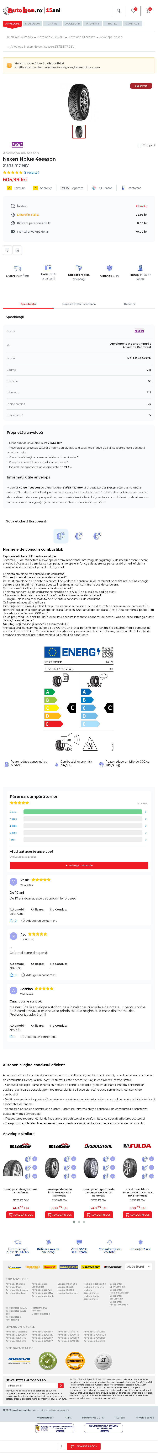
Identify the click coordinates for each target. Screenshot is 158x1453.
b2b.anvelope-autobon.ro (55, 1409)
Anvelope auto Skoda (43, 1296)
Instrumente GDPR (93, 1417)
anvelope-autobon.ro (23, 1409)
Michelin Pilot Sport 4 (95, 1284)
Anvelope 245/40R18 (68, 1341)
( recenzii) (31, 172)
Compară (149, 145)
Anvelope (12, 23)
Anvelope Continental (17, 1290)
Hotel (112, 23)
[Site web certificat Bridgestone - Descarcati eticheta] (103, 1369)
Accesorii (72, 23)
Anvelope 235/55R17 (42, 1338)
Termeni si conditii (145, 1417)
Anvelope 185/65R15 (16, 1341)
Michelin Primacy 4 (94, 1287)
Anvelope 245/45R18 (68, 1338)
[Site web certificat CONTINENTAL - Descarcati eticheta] (75, 1369)
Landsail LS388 (66, 1290)
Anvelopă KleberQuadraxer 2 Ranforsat (21, 1191)
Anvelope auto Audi (42, 1290)
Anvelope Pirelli (14, 1287)
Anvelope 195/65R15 (16, 1338)
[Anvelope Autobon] (32, 11)
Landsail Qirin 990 (67, 1284)
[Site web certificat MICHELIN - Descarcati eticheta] (19, 1369)
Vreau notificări (45, 1417)
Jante (52, 23)
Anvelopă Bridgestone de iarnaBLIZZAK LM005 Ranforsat (98, 1192)
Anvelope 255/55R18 (68, 1332)
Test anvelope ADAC (16, 1308)
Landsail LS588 (66, 1287)
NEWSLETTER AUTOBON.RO (26, 1380)
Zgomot (72, 188)
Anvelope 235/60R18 (68, 1335)
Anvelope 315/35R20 (94, 1341)
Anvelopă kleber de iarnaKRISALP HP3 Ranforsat (59, 1192)
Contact (133, 23)
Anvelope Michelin (15, 1284)
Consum (16, 188)
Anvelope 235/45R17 (42, 1332)
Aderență (43, 188)
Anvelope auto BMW (42, 1293)
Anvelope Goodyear (16, 1293)
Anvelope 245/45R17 (42, 1341)
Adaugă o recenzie (81, 865)
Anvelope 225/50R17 (42, 1335)
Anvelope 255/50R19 (94, 1332)
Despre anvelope (41, 1314)
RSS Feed (120, 1417)
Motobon (32, 23)
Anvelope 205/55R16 (16, 1332)
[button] (74, 1222)
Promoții (92, 23)
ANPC (68, 1417)
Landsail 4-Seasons (68, 1293)
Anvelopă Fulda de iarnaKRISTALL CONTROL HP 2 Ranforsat (137, 1192)
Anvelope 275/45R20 (95, 1338)
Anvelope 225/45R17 (16, 1335)
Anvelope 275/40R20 (95, 1335)
